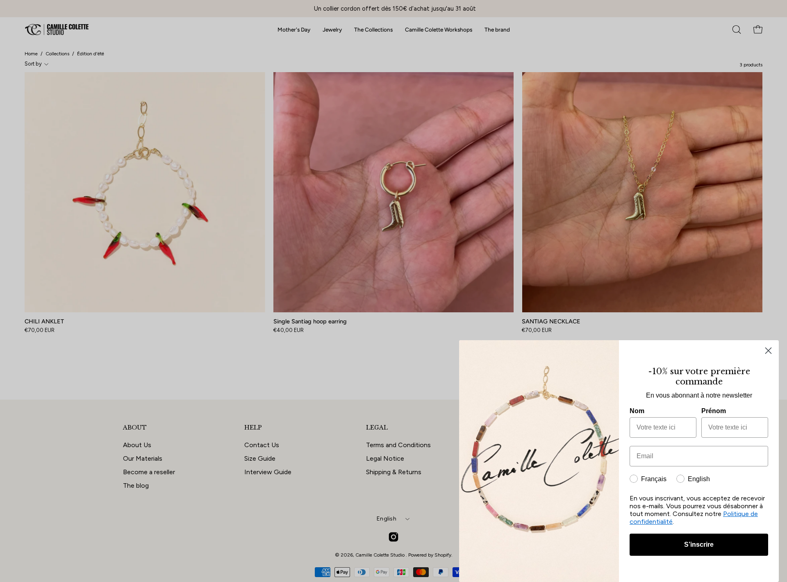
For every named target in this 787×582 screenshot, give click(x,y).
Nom (637, 410)
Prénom (713, 410)
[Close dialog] (768, 350)
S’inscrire (699, 544)
